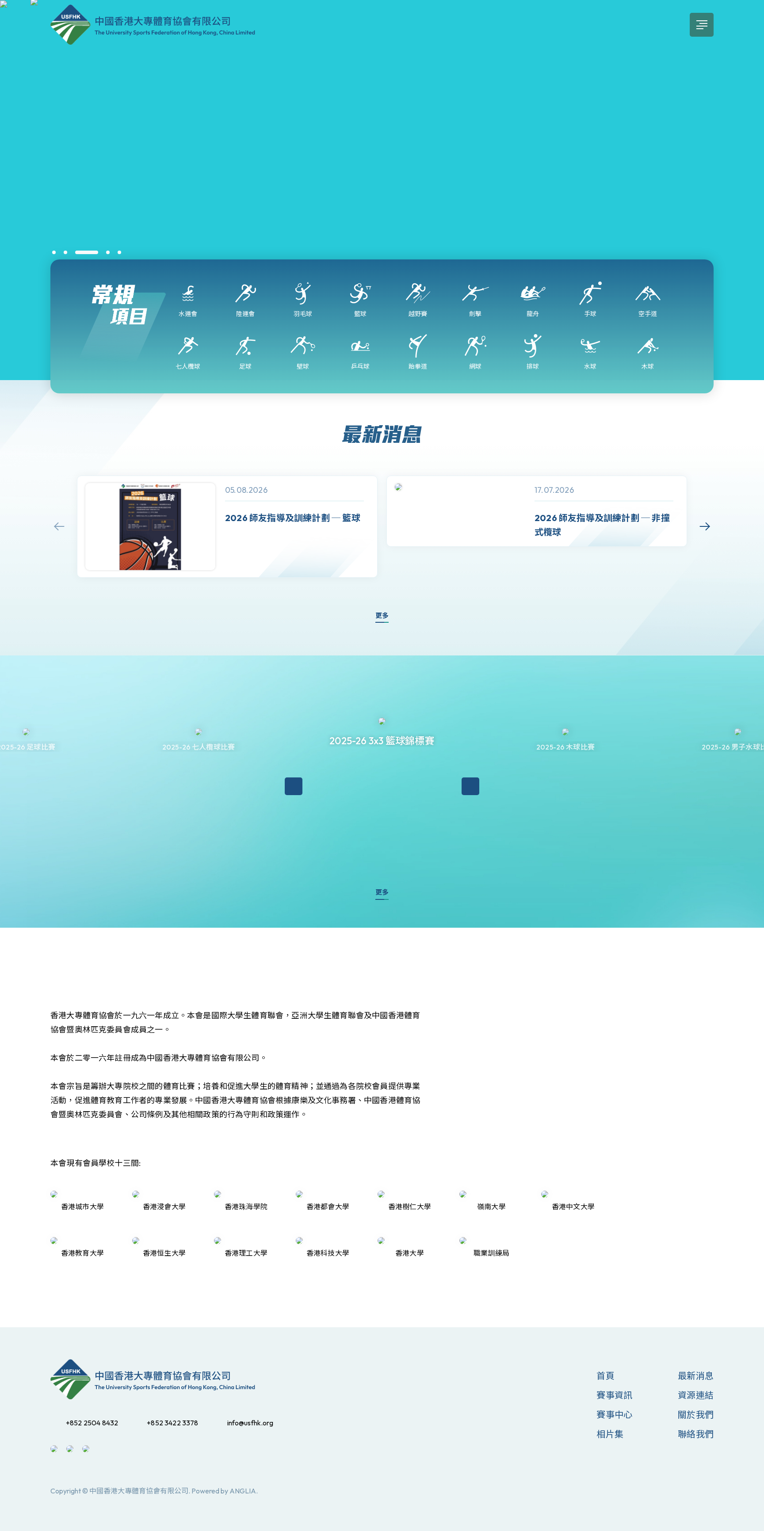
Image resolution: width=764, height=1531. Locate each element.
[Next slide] (705, 526)
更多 (382, 615)
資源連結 (696, 1395)
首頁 (605, 1375)
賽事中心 (614, 1414)
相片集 (609, 1434)
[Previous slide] (59, 526)
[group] (227, 527)
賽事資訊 (614, 1395)
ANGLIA (242, 1490)
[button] (54, 252)
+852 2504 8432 (92, 1422)
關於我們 (696, 1414)
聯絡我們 (696, 1434)
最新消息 (696, 1375)
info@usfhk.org (250, 1422)
